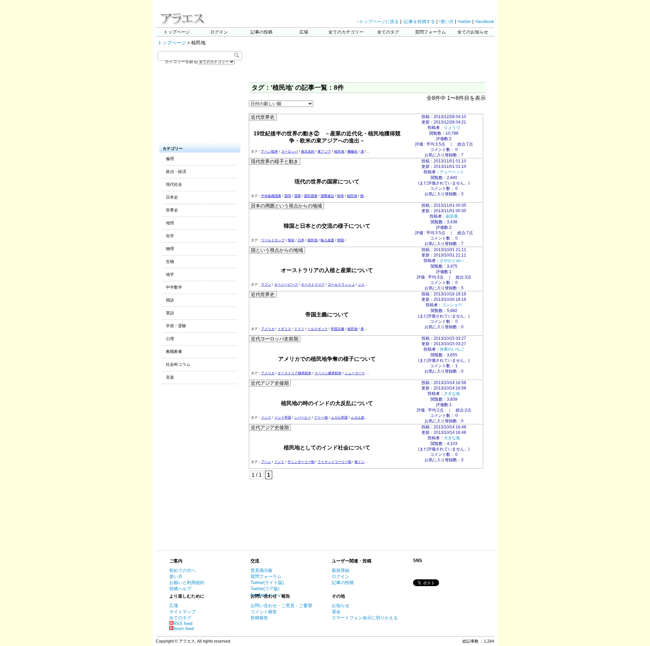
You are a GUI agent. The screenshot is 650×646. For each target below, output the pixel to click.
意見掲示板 (262, 570)
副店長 (452, 216)
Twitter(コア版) (265, 588)
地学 (170, 274)
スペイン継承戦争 (328, 373)
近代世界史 (263, 117)
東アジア (324, 151)
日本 (301, 240)
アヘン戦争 (269, 151)
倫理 (170, 158)
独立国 (365, 196)
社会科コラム (178, 364)
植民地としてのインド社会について (327, 447)
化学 (170, 235)
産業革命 (367, 329)
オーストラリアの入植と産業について (327, 270)
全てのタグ (388, 32)
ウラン (266, 284)
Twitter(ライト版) (267, 582)
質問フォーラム (430, 32)
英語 (170, 313)
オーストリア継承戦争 (294, 373)
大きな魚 (452, 393)
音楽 (170, 377)
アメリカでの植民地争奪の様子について (327, 359)
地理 (170, 223)
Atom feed (183, 628)
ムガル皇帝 (359, 417)
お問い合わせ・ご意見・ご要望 (281, 605)
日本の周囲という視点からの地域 (286, 205)
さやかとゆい (452, 260)
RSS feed (182, 623)
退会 (336, 611)
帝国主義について (327, 314)
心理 (170, 338)
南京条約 (308, 151)
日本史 (172, 197)
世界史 (172, 210)
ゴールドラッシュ (341, 284)
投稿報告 (259, 617)
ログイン (219, 32)
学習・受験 (176, 326)
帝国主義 (337, 329)
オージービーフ (286, 284)
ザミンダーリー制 (301, 462)
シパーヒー (302, 417)
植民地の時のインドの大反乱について (327, 403)
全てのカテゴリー (346, 32)
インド (266, 417)
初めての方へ (182, 570)
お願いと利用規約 (186, 582)
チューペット (452, 172)
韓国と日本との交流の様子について (327, 226)
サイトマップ (182, 611)
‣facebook (484, 21)
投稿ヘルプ (180, 588)
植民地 (339, 151)
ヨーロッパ (289, 151)
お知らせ (340, 605)
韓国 (340, 240)
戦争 (340, 196)
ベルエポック (317, 329)
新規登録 (340, 570)
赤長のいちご (452, 349)
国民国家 (311, 196)
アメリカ (268, 329)
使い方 (175, 576)
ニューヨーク (355, 373)
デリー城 (321, 417)
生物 (170, 261)
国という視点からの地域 (277, 250)
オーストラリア (313, 284)
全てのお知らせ (472, 32)
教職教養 (174, 351)
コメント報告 (264, 611)
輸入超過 (327, 240)
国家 (297, 196)
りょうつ (452, 127)
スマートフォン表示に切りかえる (365, 617)
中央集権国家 (271, 196)
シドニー (364, 284)
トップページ (177, 32)
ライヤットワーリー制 (334, 462)
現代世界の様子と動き (274, 161)
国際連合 (327, 196)
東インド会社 (364, 462)
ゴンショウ (452, 305)
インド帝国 (282, 417)
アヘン (266, 462)
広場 (303, 32)
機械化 (352, 151)
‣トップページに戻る (378, 21)
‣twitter (464, 21)
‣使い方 (446, 21)
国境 (287, 196)
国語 (170, 300)
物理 (170, 248)
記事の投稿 (262, 32)
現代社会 (174, 184)
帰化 (291, 240)
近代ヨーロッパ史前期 (274, 338)
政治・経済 (176, 171)
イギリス (284, 329)
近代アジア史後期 (270, 383)
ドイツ (299, 329)
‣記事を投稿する (419, 21)
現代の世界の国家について (327, 181)
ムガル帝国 (339, 417)
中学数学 (174, 287)
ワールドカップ (273, 240)
